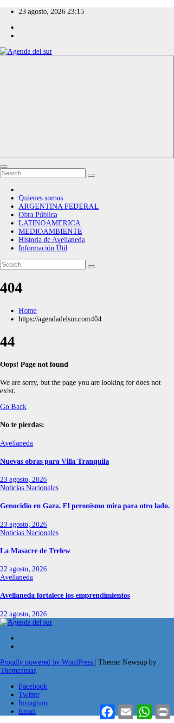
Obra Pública (38, 214)
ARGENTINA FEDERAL (59, 206)
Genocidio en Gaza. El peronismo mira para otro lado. (85, 506)
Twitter (29, 694)
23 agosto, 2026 (23, 479)
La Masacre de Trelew (35, 551)
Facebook (33, 686)
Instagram (33, 703)
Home (28, 310)
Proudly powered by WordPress (47, 662)
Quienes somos (41, 198)
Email (27, 711)
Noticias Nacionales (29, 488)
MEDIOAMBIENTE (50, 231)
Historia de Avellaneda (52, 239)
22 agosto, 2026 (23, 569)
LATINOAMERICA (50, 223)
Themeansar (17, 670)
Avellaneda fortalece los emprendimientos (65, 595)
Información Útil (43, 248)
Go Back (13, 406)
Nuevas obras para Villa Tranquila (54, 461)
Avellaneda (16, 443)
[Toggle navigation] (3, 166)
